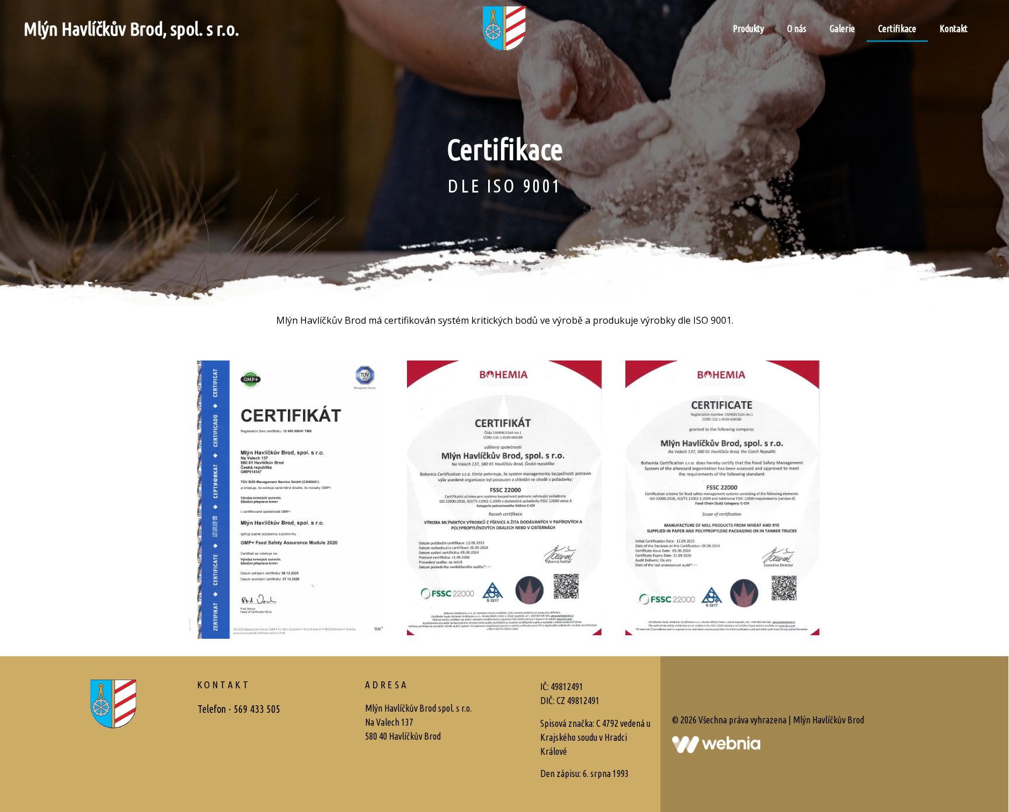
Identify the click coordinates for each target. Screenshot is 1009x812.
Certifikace (897, 28)
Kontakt (954, 28)
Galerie (842, 28)
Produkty (748, 28)
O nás (796, 28)
